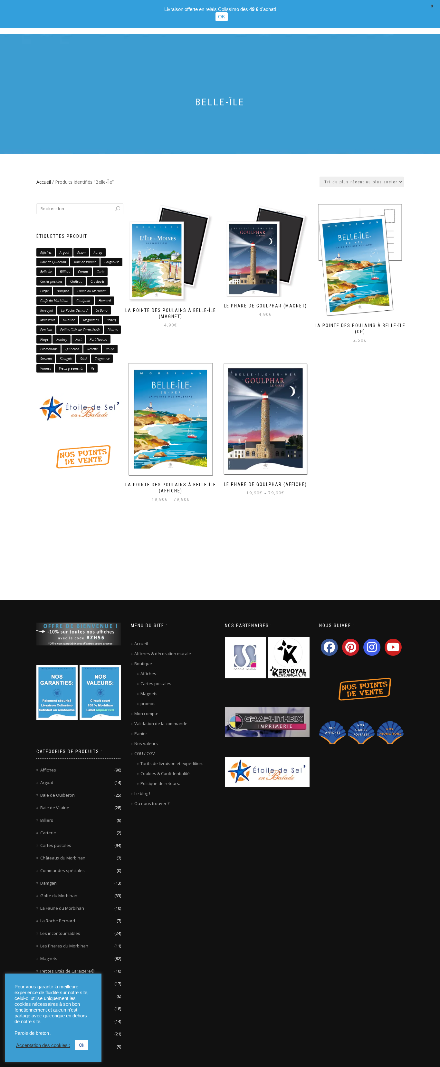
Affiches (46, 252)
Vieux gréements (71, 368)
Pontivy (61, 339)
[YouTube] (393, 647)
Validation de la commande (160, 723)
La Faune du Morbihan (62, 908)
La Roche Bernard (74, 310)
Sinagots (66, 358)
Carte (100, 271)
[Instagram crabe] (371, 647)
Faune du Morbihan (92, 291)
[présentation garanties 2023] (57, 692)
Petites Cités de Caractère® (80, 329)
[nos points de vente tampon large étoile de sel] (79, 456)
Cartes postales (51, 281)
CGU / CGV (144, 753)
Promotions (48, 349)
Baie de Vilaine (85, 262)
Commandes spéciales (62, 870)
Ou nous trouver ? (151, 803)
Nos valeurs (146, 743)
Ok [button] (81, 1045)
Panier (140, 733)
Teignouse (102, 358)
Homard (105, 300)
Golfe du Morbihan (54, 300)
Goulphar (83, 300)
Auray (98, 252)
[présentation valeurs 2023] (100, 692)
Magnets (48, 958)
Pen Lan (46, 329)
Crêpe (44, 291)
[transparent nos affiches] (332, 732)
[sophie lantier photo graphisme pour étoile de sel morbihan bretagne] (245, 657)
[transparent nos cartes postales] (361, 732)
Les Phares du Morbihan (64, 946)
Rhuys (110, 349)
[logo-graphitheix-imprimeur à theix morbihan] (267, 722)
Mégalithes (91, 320)
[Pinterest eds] (350, 647)
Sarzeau (46, 358)
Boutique (143, 663)
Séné (83, 358)
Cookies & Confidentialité (165, 773)
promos (148, 703)
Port (78, 339)
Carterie (48, 833)
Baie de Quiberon (53, 262)
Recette (92, 349)
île (92, 368)
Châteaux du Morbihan (62, 858)
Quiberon (72, 349)
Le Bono (102, 310)
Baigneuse (111, 262)
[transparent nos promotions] (390, 732)
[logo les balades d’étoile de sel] (79, 408)
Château (76, 281)
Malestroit (47, 320)
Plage (44, 339)
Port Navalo (98, 339)
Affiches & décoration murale (162, 653)
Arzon (81, 252)
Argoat (64, 252)
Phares (113, 329)
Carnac (83, 271)
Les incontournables (60, 933)
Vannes (45, 368)
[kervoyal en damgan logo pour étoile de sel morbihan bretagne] (288, 657)
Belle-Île (46, 271)
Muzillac (69, 320)
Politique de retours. (160, 783)
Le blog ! (142, 793)
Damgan (63, 291)
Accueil (43, 182)
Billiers (65, 271)
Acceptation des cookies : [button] (43, 1045)
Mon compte (146, 713)
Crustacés (97, 281)
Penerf (111, 320)
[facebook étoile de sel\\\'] (329, 647)
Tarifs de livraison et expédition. (171, 763)
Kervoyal (46, 310)
